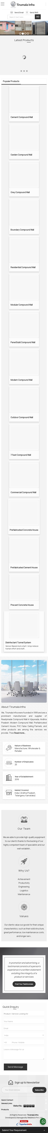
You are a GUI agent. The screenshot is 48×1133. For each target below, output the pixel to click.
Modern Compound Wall (21, 380)
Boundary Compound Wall (22, 229)
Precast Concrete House (22, 605)
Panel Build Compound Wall (23, 342)
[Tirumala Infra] (22, 5)
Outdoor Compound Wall (22, 417)
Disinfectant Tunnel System (18, 642)
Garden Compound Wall (21, 154)
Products (5, 1109)
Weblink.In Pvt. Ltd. (35, 1117)
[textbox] (21, 17)
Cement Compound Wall (22, 117)
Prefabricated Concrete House (24, 530)
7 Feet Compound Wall (21, 455)
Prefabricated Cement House (24, 567)
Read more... (19, 733)
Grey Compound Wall (20, 192)
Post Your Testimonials (24, 984)
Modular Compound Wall (22, 304)
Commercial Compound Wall (23, 492)
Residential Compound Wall (23, 267)
